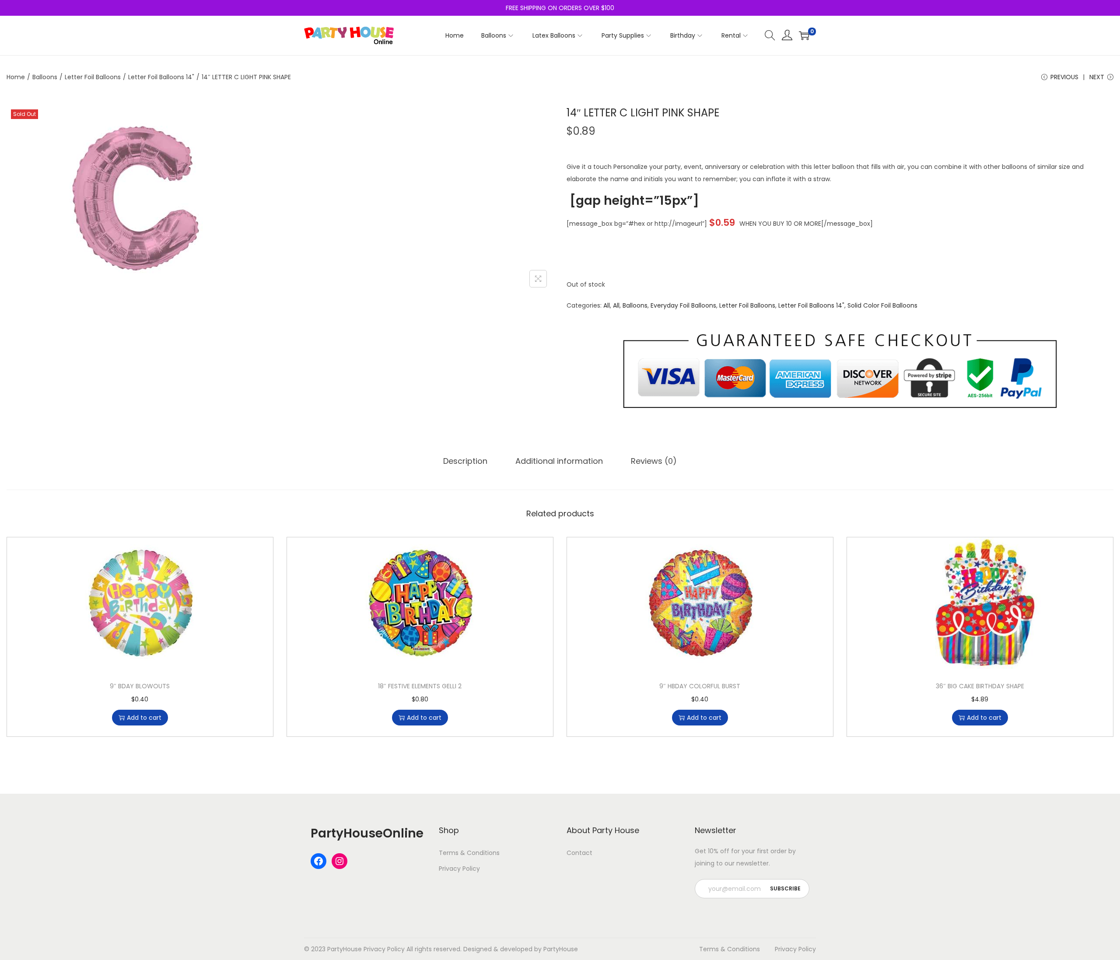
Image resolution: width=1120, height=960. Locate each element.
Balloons (44, 77)
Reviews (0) (654, 460)
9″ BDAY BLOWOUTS (140, 686)
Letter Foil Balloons (93, 77)
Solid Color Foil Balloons (882, 305)
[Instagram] (339, 861)
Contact (579, 852)
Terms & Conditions (469, 852)
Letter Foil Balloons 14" (161, 77)
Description (465, 460)
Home (16, 77)
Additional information (559, 460)
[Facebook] (318, 861)
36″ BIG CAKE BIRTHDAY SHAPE (980, 686)
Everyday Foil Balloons (683, 305)
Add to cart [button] (144, 717)
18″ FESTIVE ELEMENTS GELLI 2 (420, 686)
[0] (804, 35)
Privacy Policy (459, 868)
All (606, 305)
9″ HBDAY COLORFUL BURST (699, 686)
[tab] (465, 461)
